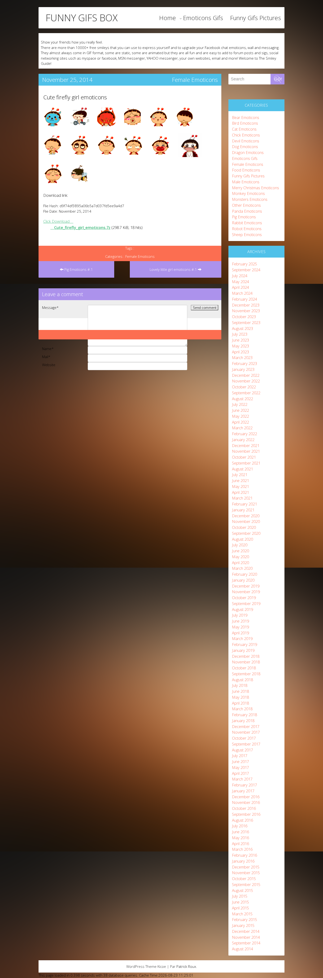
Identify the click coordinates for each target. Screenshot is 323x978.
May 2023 (240, 346)
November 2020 (246, 521)
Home (167, 18)
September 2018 (246, 673)
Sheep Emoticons (247, 234)
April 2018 (240, 703)
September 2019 (246, 603)
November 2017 (246, 732)
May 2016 (240, 837)
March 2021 (242, 498)
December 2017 (245, 726)
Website (48, 364)
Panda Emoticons (247, 211)
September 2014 (246, 943)
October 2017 (244, 738)
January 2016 (243, 861)
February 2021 (244, 504)
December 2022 (245, 375)
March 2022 (242, 427)
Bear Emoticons (245, 117)
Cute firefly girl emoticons (75, 97)
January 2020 (243, 580)
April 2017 (240, 773)
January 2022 (243, 439)
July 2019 (239, 615)
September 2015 (246, 884)
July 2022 (239, 404)
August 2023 (242, 328)
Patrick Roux (186, 966)
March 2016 (242, 849)
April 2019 (240, 633)
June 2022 (240, 410)
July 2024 (239, 275)
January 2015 (243, 925)
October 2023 (244, 316)
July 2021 (239, 474)
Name (48, 348)
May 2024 (240, 281)
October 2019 (244, 597)
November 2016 (246, 802)
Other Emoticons (246, 205)
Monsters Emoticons (249, 199)
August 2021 (242, 469)
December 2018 (245, 656)
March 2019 (242, 638)
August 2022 (242, 398)
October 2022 (244, 387)
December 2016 (245, 796)
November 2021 (246, 451)
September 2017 (246, 744)
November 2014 (246, 937)
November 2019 (246, 591)
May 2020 (240, 556)
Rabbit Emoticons (247, 222)
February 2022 (244, 433)
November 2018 (246, 662)
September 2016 (246, 814)
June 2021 (240, 480)
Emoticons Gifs (203, 18)
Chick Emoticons (246, 135)
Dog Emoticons (245, 146)
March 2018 (242, 708)
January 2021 (243, 510)
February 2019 (244, 644)
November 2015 (246, 872)
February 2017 (244, 785)
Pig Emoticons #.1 (78, 269)
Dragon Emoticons (248, 152)
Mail (46, 356)
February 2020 (244, 574)
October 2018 (244, 668)
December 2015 (245, 867)
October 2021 (244, 457)
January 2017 (243, 791)
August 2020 (242, 539)
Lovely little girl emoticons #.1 (174, 269)
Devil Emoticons (245, 141)
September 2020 (246, 533)
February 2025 (244, 264)
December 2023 (245, 305)
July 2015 (239, 896)
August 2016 (242, 820)
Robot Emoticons (247, 228)
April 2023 (240, 352)
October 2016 (244, 808)
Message (50, 307)
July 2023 (239, 334)
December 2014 (245, 931)
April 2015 (240, 908)
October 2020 (244, 527)
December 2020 (245, 515)
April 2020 (240, 562)
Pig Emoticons (244, 216)
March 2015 (242, 914)
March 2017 (242, 779)
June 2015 (240, 902)
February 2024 (244, 299)
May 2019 (240, 627)
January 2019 (243, 650)
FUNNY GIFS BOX (82, 18)
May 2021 (240, 486)
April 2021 (240, 492)
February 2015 (244, 919)
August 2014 (242, 949)
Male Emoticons (245, 181)
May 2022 (240, 416)
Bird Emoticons (245, 123)
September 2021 (246, 463)
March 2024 (242, 293)
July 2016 (239, 826)
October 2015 (244, 878)
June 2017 (240, 761)
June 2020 (240, 550)
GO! (278, 79)
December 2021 (245, 445)
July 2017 (239, 755)
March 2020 (242, 568)
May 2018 (240, 697)
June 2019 (240, 621)
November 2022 (246, 381)
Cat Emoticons (244, 129)
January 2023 (243, 369)
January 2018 (243, 720)
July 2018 (239, 685)
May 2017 (240, 767)
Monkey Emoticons (248, 193)
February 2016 (244, 855)
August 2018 (242, 679)
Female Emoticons (195, 79)
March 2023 (242, 357)
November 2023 (246, 310)
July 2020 (239, 545)
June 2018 (240, 691)
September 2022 (246, 392)
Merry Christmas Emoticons (255, 187)
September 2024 (246, 269)
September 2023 (246, 322)
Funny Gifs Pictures (255, 18)
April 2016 (240, 843)
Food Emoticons (246, 170)
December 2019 (245, 586)
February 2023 (244, 363)
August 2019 (242, 609)
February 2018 (244, 714)
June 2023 (240, 340)
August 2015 (242, 890)
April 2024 (240, 287)
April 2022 (240, 422)
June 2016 (240, 831)
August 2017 (242, 750)
